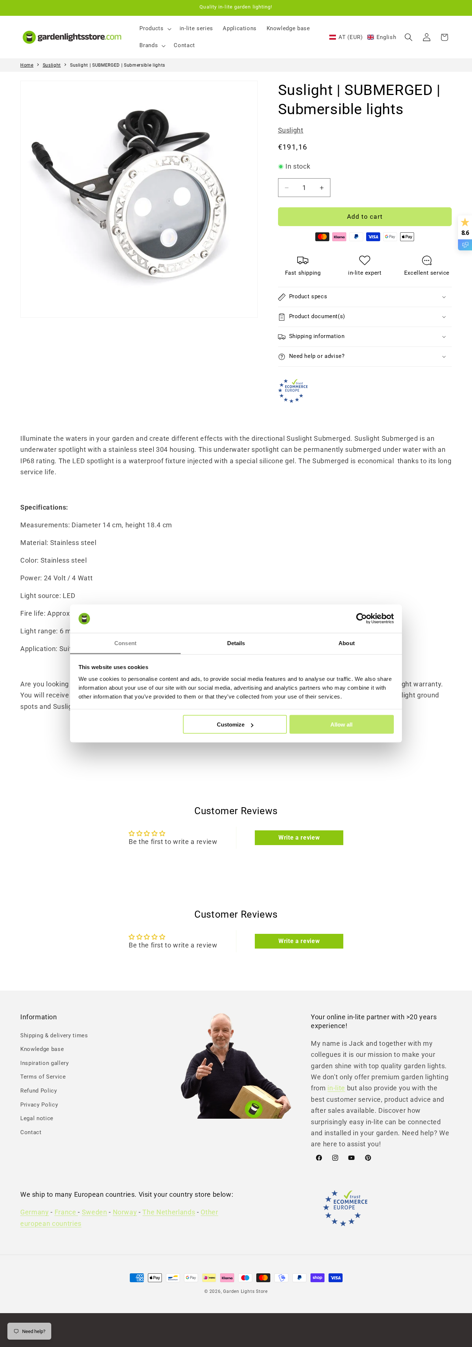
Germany (34, 1212)
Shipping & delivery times (54, 1035)
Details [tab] (236, 643)
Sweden (94, 1212)
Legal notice (36, 1118)
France (66, 1212)
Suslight (52, 65)
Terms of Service (43, 1076)
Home (27, 65)
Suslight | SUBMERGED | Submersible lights (117, 65)
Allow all (341, 724)
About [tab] (347, 643)
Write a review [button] (299, 837)
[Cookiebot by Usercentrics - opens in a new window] (361, 618)
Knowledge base (42, 1049)
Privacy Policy (39, 1104)
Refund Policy (38, 1090)
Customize (230, 724)
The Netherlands (168, 1212)
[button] (154, 28)
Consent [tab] (125, 643)
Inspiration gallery (44, 1062)
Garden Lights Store (245, 1291)
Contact (31, 1132)
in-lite (336, 1088)
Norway (125, 1212)
